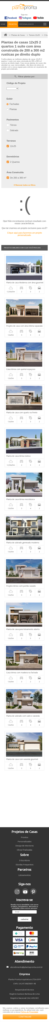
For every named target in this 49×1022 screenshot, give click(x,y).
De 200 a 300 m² (17, 178)
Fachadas (14, 104)
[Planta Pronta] (24, 9)
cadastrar (24, 919)
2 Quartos (14, 162)
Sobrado (13, 130)
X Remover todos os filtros (24, 185)
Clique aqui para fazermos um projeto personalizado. (24, 234)
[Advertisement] (24, 798)
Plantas (13, 109)
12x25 (12, 146)
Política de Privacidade (29, 1012)
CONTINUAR (25, 1016)
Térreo (12, 125)
